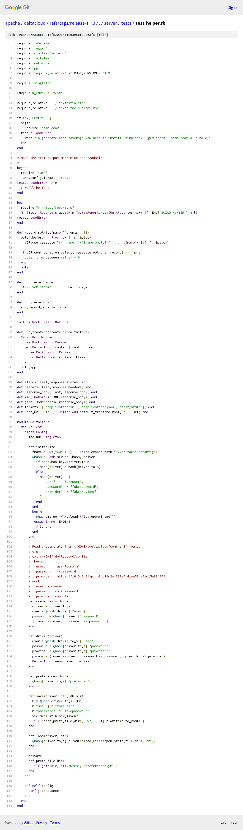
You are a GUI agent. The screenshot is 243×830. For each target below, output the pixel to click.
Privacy (41, 822)
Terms (55, 822)
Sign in (233, 7)
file (102, 35)
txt (223, 822)
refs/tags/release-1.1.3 (72, 23)
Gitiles (28, 822)
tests (126, 23)
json (234, 822)
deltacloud (35, 23)
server (110, 23)
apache (12, 23)
